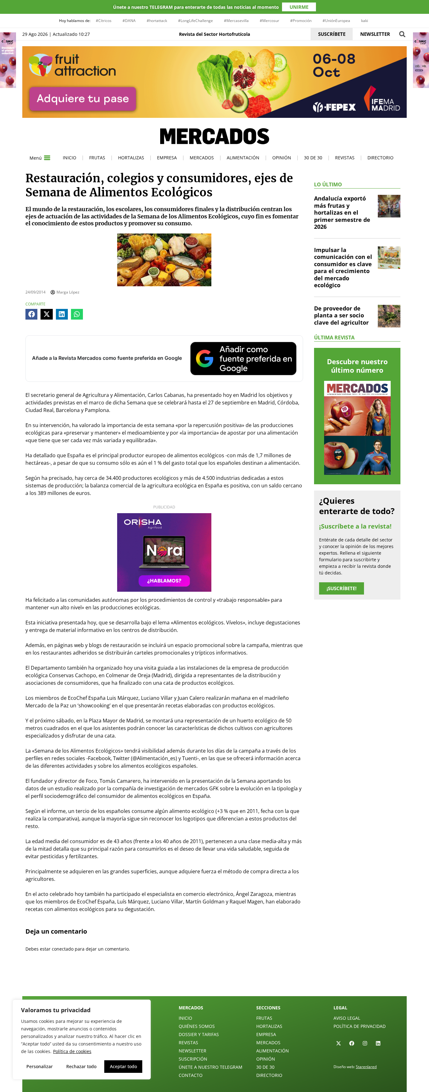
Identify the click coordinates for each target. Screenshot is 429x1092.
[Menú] (47, 158)
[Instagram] (365, 1043)
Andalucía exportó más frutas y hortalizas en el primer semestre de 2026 (342, 212)
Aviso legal (347, 1018)
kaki (364, 20)
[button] (402, 34)
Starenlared (366, 1066)
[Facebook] (352, 1043)
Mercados (202, 158)
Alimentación (243, 158)
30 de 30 (313, 158)
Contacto (191, 1075)
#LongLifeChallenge (195, 20)
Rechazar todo (81, 1066)
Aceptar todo (123, 1066)
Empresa (167, 158)
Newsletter (192, 1051)
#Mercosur (269, 20)
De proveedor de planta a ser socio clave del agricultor (341, 315)
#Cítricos (103, 20)
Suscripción (193, 1059)
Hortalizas (131, 158)
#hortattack (157, 20)
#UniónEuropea (336, 20)
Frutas (97, 158)
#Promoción (301, 20)
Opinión (281, 158)
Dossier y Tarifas (199, 1034)
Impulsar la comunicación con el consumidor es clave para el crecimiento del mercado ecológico (343, 267)
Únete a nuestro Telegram (210, 1067)
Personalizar (39, 1066)
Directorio (380, 158)
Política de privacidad (360, 1026)
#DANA (129, 20)
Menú (36, 158)
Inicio (69, 158)
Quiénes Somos (197, 1026)
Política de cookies (72, 1051)
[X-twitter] (339, 1043)
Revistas (345, 158)
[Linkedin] (378, 1043)
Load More (214, 981)
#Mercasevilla (236, 20)
